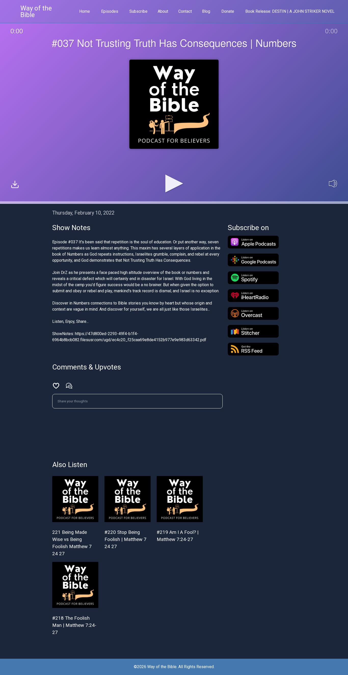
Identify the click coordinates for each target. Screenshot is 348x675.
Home (84, 11)
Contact (185, 11)
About (163, 11)
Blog (206, 11)
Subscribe (138, 11)
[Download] (14, 185)
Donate (227, 11)
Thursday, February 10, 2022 (83, 213)
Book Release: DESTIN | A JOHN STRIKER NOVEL (289, 11)
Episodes (109, 11)
